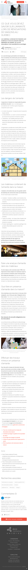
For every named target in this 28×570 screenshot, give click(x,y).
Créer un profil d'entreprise (14, 556)
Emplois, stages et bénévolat (14, 544)
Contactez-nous (14, 547)
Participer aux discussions (14, 561)
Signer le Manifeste (14, 545)
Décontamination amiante (7, 484)
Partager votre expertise (14, 560)
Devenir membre (14, 542)
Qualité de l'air (5, 487)
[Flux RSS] (21, 533)
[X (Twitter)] (16, 533)
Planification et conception (7, 482)
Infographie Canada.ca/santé (18, 179)
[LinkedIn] (14, 533)
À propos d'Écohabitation (14, 540)
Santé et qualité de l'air (19, 482)
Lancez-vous (20, 2)
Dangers (18, 487)
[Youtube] (9, 533)
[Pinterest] (18, 533)
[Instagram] (12, 533)
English (24, 566)
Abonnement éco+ (14, 558)
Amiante (16, 484)
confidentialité (17, 549)
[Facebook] (7, 533)
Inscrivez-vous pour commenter (14, 519)
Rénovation (12, 487)
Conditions (10, 549)
